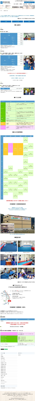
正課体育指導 (2, 358)
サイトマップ (2, 383)
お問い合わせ (2, 380)
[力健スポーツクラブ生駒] (5, 297)
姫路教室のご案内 (3, 367)
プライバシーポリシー (15, 396)
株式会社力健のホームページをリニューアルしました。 (8, 387)
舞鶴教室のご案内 (3, 369)
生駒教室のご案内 (3, 366)
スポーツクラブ (3, 359)
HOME (1, 10)
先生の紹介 (2, 377)
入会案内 (6, 21)
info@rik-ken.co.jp (26, 0)
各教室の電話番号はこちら (29, 2)
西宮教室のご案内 (3, 372)
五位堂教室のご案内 (3, 364)
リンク (2, 378)
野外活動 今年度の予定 (10, 395)
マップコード (14, 297)
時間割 (29, 21)
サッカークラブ (3, 361)
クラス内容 (17, 21)
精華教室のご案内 (3, 370)
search (34, 4)
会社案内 (2, 356)
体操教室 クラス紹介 (3, 362)
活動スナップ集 (3, 375)
